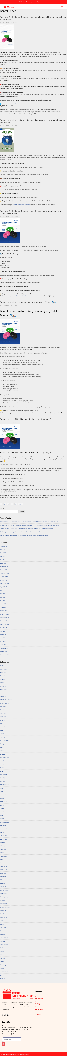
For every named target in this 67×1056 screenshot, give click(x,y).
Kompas (2, 798)
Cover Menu (3, 720)
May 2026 (2, 556)
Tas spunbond (4, 944)
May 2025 (2, 597)
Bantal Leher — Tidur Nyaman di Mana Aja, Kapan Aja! (25, 419)
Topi (1, 954)
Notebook (2, 842)
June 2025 (3, 593)
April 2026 (2, 559)
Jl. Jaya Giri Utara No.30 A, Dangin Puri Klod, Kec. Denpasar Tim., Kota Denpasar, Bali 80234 (17, 1029)
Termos (2, 951)
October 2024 (4, 621)
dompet (2, 730)
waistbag (2, 978)
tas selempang (4, 937)
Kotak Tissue (3, 801)
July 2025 (2, 590)
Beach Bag (3, 672)
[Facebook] (2, 1015)
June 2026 (3, 553)
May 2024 (2, 638)
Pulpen (2, 880)
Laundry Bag (3, 808)
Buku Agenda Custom (6, 699)
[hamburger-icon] (62, 6)
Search (2, 508)
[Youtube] (7, 1015)
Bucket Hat (3, 696)
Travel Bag (3, 965)
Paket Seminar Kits (5, 846)
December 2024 (4, 614)
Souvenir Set (3, 903)
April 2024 (2, 641)
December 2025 (4, 573)
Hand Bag (2, 761)
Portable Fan (3, 869)
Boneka (2, 682)
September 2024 (4, 624)
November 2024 (4, 617)
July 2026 (2, 549)
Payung (2, 852)
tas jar (1, 920)
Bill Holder (2, 679)
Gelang (2, 744)
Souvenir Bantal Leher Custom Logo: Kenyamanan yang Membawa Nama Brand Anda (31, 212)
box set (2, 693)
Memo (1, 815)
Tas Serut (2, 941)
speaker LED (3, 910)
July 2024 (2, 631)
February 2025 (4, 607)
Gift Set (2, 750)
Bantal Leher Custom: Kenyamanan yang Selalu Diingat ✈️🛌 (28, 302)
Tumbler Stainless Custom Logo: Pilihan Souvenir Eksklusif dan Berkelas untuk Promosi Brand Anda (26, 528)
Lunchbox (2, 812)
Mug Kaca (2, 832)
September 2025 (4, 583)
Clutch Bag (3, 713)
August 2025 (3, 587)
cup (1, 723)
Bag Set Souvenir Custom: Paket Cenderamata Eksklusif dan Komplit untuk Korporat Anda (24, 535)
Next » (20, 504)
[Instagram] (5, 1015)
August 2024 (3, 627)
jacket (1, 771)
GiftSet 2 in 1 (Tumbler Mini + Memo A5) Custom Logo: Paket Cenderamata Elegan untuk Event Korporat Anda (29, 525)
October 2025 (4, 580)
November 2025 (4, 576)
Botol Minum (3, 689)
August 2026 (3, 546)
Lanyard (2, 805)
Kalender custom (4, 784)
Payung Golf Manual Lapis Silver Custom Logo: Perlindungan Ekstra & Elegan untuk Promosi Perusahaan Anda (29, 521)
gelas (1, 747)
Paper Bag (3, 849)
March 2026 (3, 563)
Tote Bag (2, 958)
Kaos (1, 788)
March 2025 (3, 604)
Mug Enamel (3, 829)
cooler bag (3, 716)
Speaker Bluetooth (5, 907)
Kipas (1, 791)
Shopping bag (4, 897)
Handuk (2, 764)
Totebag (2, 961)
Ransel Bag (3, 883)
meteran (2, 818)
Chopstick (2, 710)
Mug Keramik (3, 835)
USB (1, 975)
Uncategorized (4, 971)
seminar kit (3, 886)
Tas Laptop (3, 927)
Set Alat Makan (4, 890)
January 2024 (3, 651)
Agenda (2, 665)
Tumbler (2, 968)
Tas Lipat (2, 931)
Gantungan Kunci (4, 740)
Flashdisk (2, 737)
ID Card (2, 767)
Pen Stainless (3, 856)
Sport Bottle (3, 914)
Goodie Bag (3, 754)
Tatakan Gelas (4, 948)
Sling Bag (2, 900)
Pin (1, 863)
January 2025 (3, 610)
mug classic (3, 825)
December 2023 (4, 655)
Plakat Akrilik (3, 866)
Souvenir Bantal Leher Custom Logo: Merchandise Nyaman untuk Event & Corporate (33, 18)
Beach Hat (3, 676)
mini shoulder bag (4, 822)
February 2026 (4, 566)
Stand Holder (3, 917)
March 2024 (3, 644)
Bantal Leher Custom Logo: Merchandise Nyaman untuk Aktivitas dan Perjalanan (32, 121)
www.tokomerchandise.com (21, 204)
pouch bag (3, 873)
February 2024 (4, 648)
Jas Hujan (2, 781)
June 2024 (3, 634)
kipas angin (3, 795)
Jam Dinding (3, 774)
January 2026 (3, 570)
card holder (3, 706)
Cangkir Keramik (4, 703)
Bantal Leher (4, 22)
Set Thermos (3, 893)
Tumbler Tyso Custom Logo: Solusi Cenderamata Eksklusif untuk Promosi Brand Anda (23, 532)
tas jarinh (2, 924)
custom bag (3, 727)
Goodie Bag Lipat (4, 757)
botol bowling (3, 686)
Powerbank (3, 876)
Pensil (1, 859)
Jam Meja (2, 778)
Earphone (2, 733)
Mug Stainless (3, 839)
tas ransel (2, 934)
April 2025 (2, 600)
